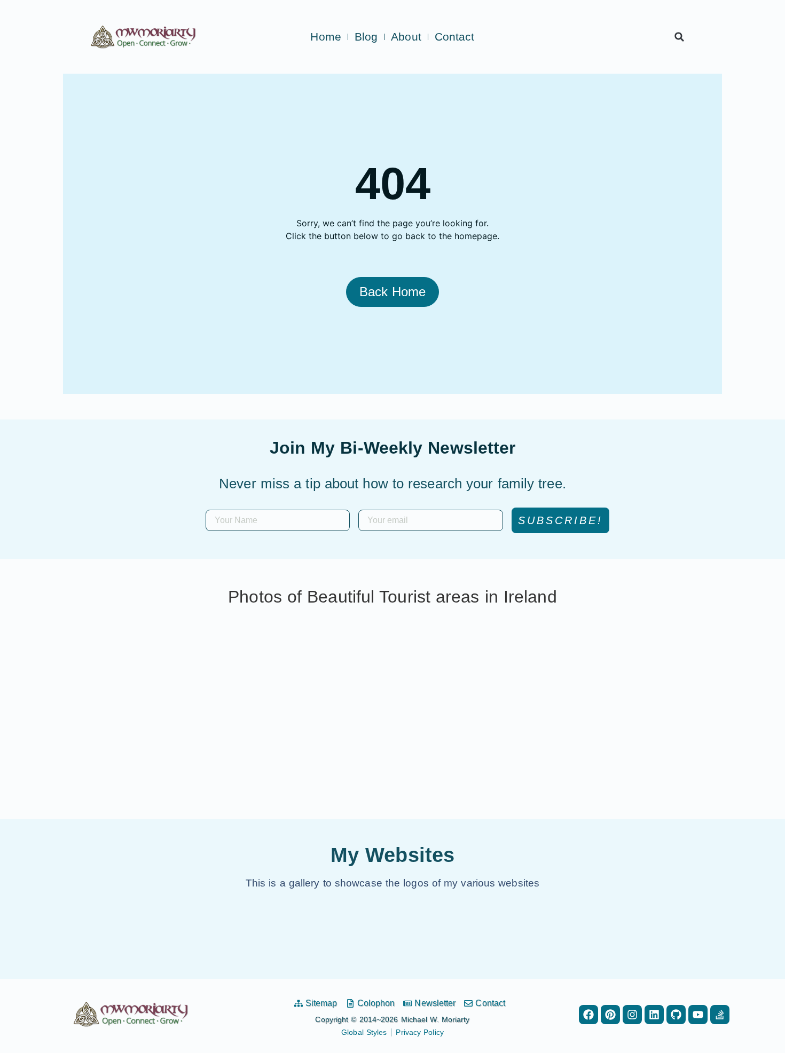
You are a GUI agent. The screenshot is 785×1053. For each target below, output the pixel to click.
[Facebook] (588, 1014)
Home (325, 37)
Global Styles (364, 1032)
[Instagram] (632, 1014)
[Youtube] (698, 1014)
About (406, 37)
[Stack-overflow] (719, 1014)
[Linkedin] (654, 1014)
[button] (679, 36)
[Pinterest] (610, 1014)
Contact (455, 37)
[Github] (676, 1014)
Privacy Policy (419, 1032)
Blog (366, 37)
